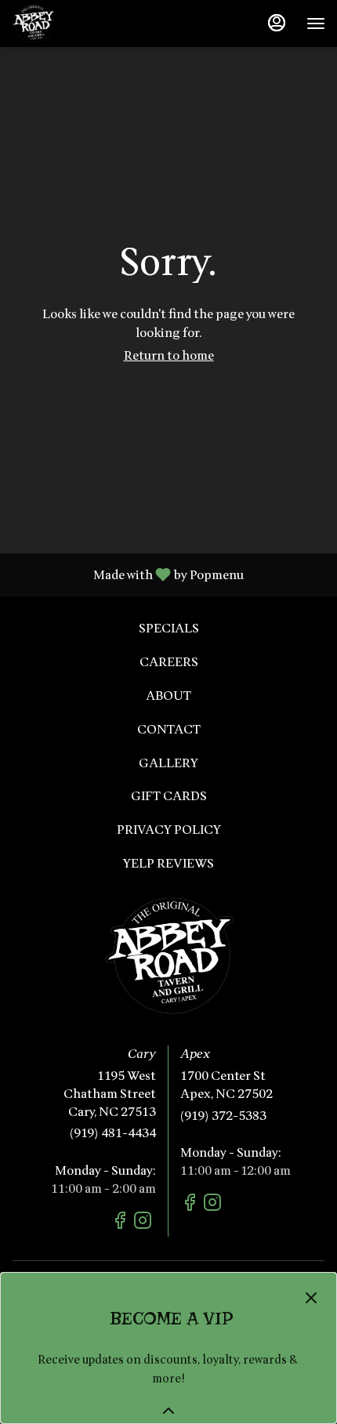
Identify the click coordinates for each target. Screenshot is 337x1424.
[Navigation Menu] (316, 23)
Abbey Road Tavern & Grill (168, 955)
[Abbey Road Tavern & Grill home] (82, 23)
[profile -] (276, 22)
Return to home (169, 355)
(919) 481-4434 (113, 1134)
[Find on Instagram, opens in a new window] (144, 1223)
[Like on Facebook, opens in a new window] (122, 1223)
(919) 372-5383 (223, 1116)
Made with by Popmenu (128, 574)
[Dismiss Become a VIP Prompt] (311, 1298)
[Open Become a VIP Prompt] (168, 1410)
